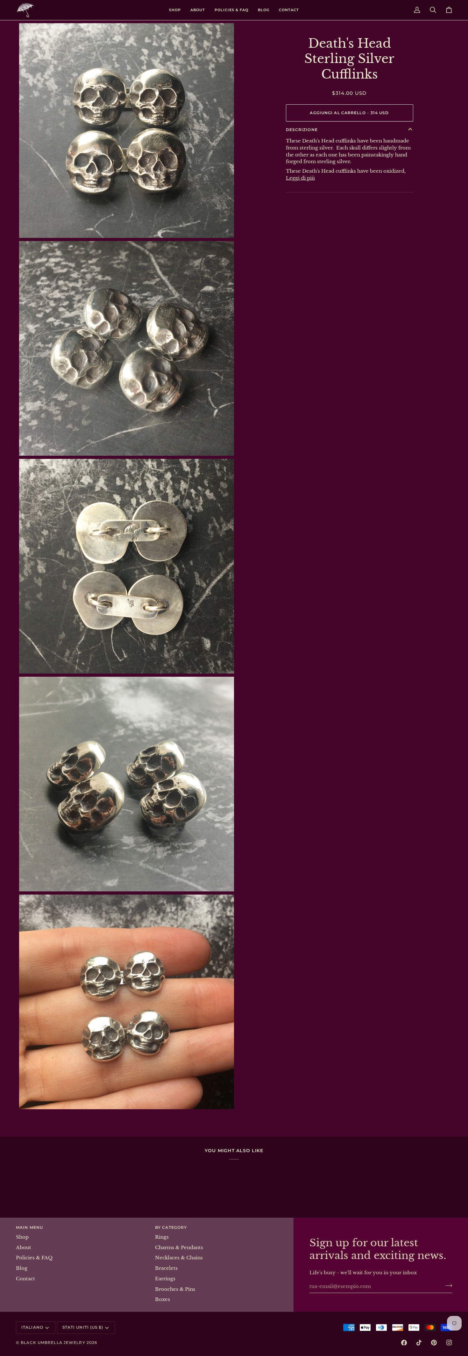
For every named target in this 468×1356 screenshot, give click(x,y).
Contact (25, 1279)
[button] (175, 10)
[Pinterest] (434, 1343)
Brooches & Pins (175, 1289)
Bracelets (166, 1268)
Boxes (162, 1299)
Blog (21, 1268)
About (23, 1247)
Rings (162, 1237)
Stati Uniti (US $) (82, 1327)
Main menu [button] (29, 1227)
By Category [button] (171, 1227)
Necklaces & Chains (179, 1258)
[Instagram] (449, 1343)
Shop (22, 1237)
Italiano (32, 1327)
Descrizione (302, 129)
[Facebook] (404, 1343)
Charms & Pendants (179, 1247)
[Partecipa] (447, 1285)
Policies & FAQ (34, 1258)
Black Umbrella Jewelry (53, 1342)
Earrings (165, 1279)
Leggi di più (300, 178)
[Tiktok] (419, 1343)
